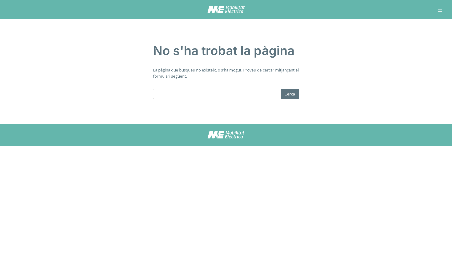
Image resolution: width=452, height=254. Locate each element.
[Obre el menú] (440, 10)
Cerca (289, 94)
